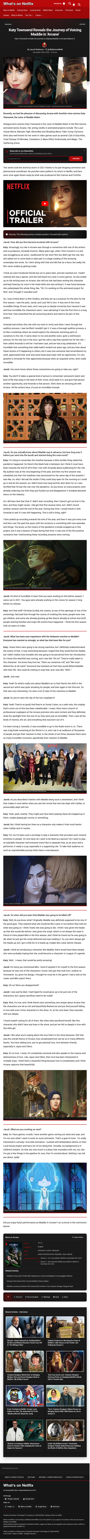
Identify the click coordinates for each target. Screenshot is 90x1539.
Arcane (82, 24)
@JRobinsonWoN (55, 49)
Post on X (19, 1297)
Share (66, 1297)
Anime (77, 10)
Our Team (31, 1477)
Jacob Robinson (37, 49)
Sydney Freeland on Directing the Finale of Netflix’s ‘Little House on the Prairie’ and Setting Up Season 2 (64, 1343)
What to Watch (17, 15)
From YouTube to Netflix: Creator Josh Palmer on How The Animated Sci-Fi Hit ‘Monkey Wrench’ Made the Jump (22, 1411)
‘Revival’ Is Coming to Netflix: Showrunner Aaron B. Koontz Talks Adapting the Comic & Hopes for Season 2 (24, 1446)
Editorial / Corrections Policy (50, 1477)
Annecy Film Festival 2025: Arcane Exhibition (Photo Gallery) (28, 1281)
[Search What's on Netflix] (79, 4)
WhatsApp (46, 1297)
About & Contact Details (14, 1477)
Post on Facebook (32, 1297)
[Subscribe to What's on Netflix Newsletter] (73, 4)
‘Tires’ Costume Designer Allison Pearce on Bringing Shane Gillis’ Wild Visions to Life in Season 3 (64, 1411)
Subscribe (76, 159)
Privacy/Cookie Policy (74, 1477)
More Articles (79, 1237)
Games (6, 15)
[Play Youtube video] (45, 203)
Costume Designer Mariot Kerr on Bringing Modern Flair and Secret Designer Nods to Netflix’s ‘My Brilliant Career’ (23, 1377)
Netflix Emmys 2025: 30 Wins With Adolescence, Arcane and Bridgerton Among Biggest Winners (39, 1276)
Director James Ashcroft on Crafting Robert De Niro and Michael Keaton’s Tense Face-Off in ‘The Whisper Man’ (24, 1343)
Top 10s (28, 15)
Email (57, 1297)
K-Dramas (69, 10)
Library (38, 15)
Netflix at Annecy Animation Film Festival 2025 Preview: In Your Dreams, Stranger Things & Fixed (40, 1286)
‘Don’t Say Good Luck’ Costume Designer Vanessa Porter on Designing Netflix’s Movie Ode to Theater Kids (65, 1377)
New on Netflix (9, 10)
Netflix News (48, 10)
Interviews (59, 10)
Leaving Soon (35, 10)
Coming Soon (22, 10)
